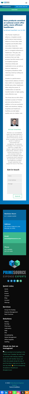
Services (7, 307)
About (6, 291)
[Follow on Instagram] (11, 281)
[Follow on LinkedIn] (8, 281)
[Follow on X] (20, 281)
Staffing (6, 341)
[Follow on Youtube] (17, 281)
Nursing (6, 324)
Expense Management (11, 312)
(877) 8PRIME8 (8, 249)
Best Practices (8, 314)
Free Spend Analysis (21, 6)
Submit (17, 196)
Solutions (7, 319)
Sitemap (6, 302)
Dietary (6, 321)
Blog (5, 298)
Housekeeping (8, 335)
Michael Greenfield (11, 30)
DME (5, 330)
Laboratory (7, 328)
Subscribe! (14, 9)
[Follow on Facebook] (14, 281)
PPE (5, 332)
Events (6, 293)
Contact (6, 300)
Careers (6, 295)
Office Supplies (9, 339)
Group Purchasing (9, 310)
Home (6, 289)
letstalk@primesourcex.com (12, 238)
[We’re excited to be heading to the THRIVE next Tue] (14, 362)
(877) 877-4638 (8, 251)
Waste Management (10, 337)
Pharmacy (7, 326)
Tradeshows (7, 6)
